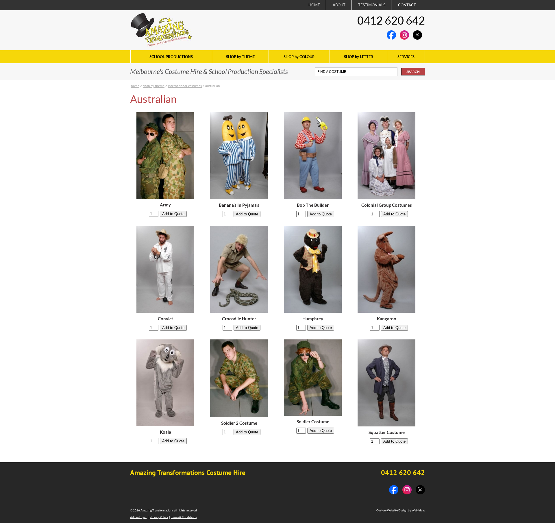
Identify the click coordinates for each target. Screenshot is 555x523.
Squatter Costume (387, 432)
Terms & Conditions (184, 517)
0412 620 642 (391, 20)
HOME (314, 5)
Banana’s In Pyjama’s (239, 205)
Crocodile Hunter (239, 318)
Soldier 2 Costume (239, 423)
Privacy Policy (159, 517)
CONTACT (407, 5)
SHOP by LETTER (358, 56)
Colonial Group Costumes (386, 205)
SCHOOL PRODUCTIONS (171, 56)
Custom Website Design (391, 510)
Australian (212, 86)
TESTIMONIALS (371, 5)
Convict (165, 318)
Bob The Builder (313, 205)
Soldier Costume (313, 421)
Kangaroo (386, 318)
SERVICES (406, 56)
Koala (165, 432)
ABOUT (339, 5)
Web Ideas (418, 510)
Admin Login (138, 517)
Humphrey (312, 318)
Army (165, 204)
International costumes (185, 86)
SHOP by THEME (240, 56)
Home (135, 86)
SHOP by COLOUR (299, 56)
